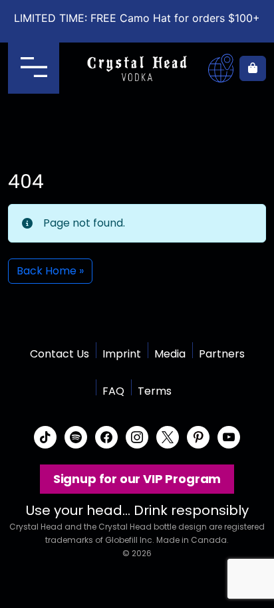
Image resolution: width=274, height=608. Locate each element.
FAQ (113, 391)
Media (170, 353)
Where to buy (220, 68)
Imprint (121, 353)
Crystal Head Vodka (137, 68)
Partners (222, 353)
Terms (155, 391)
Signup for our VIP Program (137, 478)
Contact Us (59, 353)
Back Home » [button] (50, 270)
